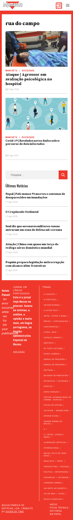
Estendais (63, 381)
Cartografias (61, 321)
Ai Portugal (50, 299)
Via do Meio (49, 494)
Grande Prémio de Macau (53, 422)
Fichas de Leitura (53, 405)
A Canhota (49, 294)
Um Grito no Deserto (55, 488)
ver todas (19, 352)
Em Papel (55, 514)
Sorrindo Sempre (53, 483)
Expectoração (51, 392)
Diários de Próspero (54, 359)
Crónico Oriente (52, 338)
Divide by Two (15, 511)
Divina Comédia (51, 354)
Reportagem (61, 472)
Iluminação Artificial (55, 442)
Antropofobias (52, 305)
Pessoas (64, 467)
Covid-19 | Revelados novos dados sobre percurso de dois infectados (32, 142)
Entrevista (49, 381)
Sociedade (28, 70)
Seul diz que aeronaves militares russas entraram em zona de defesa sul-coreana (33, 228)
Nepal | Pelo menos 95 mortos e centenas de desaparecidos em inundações (35, 195)
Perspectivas (51, 467)
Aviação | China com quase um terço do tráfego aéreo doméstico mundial (31, 246)
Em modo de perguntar (56, 375)
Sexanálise (49, 477)
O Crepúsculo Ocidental (21, 212)
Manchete (11, 70)
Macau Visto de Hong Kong (55, 454)
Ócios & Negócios (53, 499)
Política (48, 472)
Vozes (61, 494)
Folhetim (48, 410)
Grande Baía (62, 410)
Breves (47, 321)
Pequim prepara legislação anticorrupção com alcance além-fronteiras (34, 264)
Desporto (49, 343)
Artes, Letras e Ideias (55, 316)
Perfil (60, 461)
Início (53, 504)
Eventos (48, 386)
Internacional (51, 448)
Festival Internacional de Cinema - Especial (57, 398)
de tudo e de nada (53, 348)
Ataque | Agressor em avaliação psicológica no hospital (28, 79)
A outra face (51, 310)
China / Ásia (50, 332)
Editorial (48, 370)
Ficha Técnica (59, 507)
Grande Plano (51, 416)
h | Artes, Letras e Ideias (54, 436)
